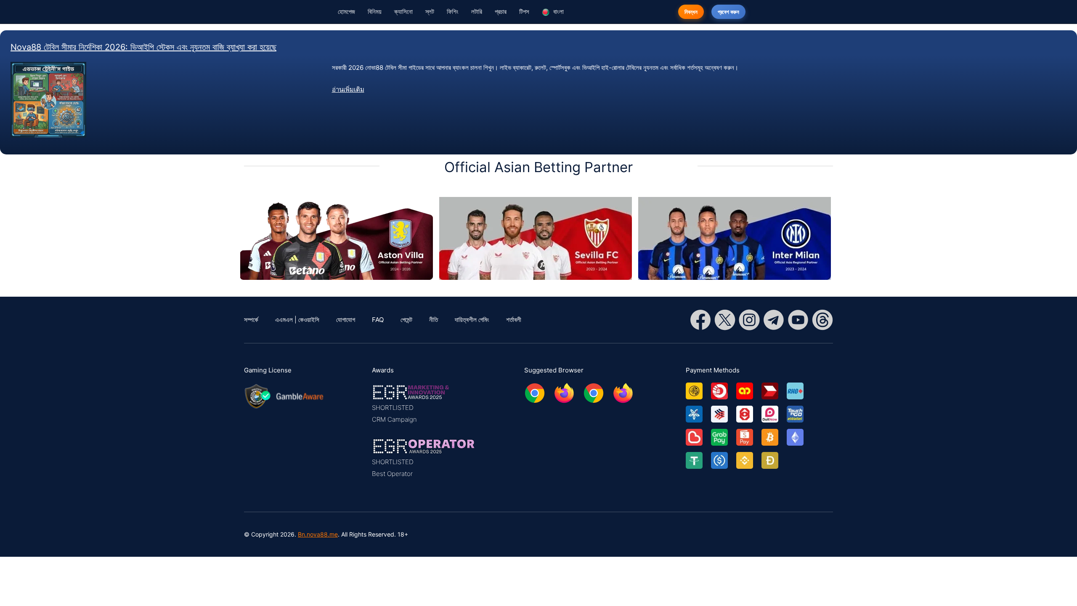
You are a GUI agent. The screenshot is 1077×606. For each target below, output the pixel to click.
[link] (698, 387)
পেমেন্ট (406, 320)
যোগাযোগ (345, 320)
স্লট (429, 11)
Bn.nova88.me (318, 534)
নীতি (433, 320)
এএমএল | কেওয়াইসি (297, 320)
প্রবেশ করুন (728, 11)
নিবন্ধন (691, 11)
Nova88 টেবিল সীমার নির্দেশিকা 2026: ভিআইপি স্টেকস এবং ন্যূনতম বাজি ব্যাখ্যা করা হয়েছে (143, 47)
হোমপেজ (346, 11)
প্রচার (501, 11)
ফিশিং (453, 11)
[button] (424, 404)
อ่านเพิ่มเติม (348, 89)
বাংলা (558, 11)
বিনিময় (375, 11)
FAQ (378, 320)
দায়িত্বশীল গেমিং (472, 320)
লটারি (476, 11)
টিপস (524, 11)
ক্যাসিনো (403, 11)
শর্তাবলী (513, 320)
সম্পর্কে (251, 320)
